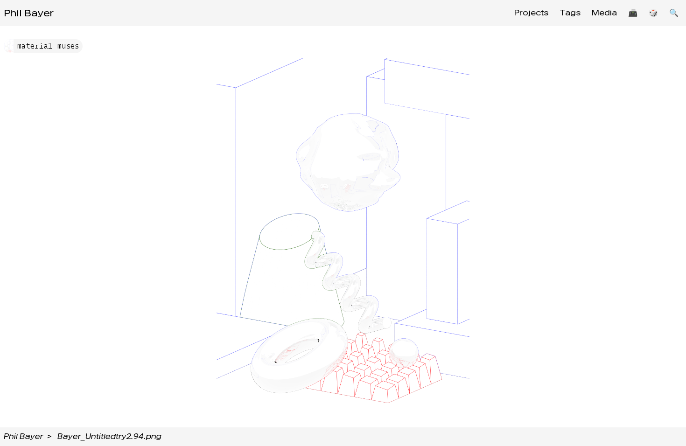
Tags (570, 12)
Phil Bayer (29, 13)
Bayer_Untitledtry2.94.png (109, 436)
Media (604, 12)
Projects (531, 12)
